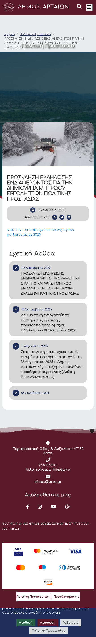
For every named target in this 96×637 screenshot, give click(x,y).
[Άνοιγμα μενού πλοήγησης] (89, 7)
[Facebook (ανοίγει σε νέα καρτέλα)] (27, 507)
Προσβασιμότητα (67, 596)
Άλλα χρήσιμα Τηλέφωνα (48, 469)
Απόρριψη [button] (48, 622)
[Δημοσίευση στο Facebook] (54, 217)
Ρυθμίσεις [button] (70, 622)
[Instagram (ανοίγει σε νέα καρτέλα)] (40, 507)
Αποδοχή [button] (26, 622)
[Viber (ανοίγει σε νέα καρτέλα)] (67, 507)
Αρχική (9, 34)
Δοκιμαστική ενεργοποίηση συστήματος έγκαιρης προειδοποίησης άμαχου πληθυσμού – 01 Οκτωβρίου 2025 (48, 322)
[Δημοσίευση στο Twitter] (61, 217)
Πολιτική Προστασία (35, 34)
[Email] (69, 217)
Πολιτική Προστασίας (32, 596)
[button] (79, 7)
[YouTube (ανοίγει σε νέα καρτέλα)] (53, 507)
